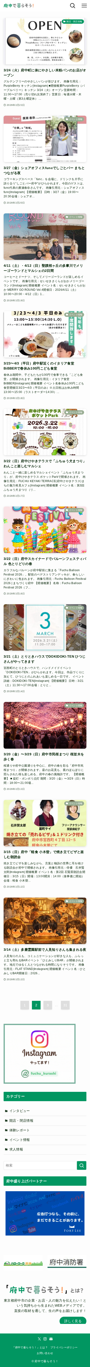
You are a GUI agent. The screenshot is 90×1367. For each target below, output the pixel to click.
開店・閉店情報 (21, 1120)
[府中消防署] (67, 1262)
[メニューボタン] (84, 5)
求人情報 (16, 1149)
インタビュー (19, 1111)
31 (65, 1005)
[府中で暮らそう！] (19, 5)
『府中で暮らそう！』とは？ (30, 1347)
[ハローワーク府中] (23, 1262)
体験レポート (19, 1130)
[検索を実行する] (81, 1165)
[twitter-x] (39, 1339)
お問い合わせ (45, 1353)
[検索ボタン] (72, 5)
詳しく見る (73, 1321)
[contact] (51, 1339)
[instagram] (45, 1339)
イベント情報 (19, 1140)
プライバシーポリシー (64, 1347)
